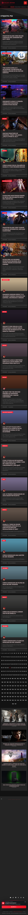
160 (13, 700)
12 (18, 653)
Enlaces (24, 911)
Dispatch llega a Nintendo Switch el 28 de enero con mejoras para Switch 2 (13, 361)
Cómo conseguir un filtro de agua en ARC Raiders (13, 583)
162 (18, 700)
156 (2, 700)
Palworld (12, 6)
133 (20, 689)
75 (14, 671)
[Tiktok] (13, 897)
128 (7, 689)
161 (15, 700)
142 (18, 693)
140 (13, 693)
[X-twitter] (18, 897)
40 (22, 660)
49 (14, 664)
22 (12, 657)
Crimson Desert (18, 6)
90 (18, 675)
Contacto (11, 911)
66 (22, 667)
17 (1, 657)
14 (22, 653)
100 (12, 678)
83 (3, 675)
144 (23, 693)
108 (7, 682)
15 (24, 653)
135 (26, 689)
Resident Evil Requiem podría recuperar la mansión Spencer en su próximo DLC (14, 744)
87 (12, 675)
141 (15, 693)
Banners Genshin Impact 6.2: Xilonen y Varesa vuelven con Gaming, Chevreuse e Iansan (14, 296)
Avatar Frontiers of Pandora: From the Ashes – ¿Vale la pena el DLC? (13, 134)
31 (3, 660)
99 (10, 678)
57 (3, 667)
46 (8, 664)
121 (15, 685)
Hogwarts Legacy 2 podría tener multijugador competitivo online (13, 103)
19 (6, 657)
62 (14, 667)
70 (3, 671)
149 (10, 696)
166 (13, 704)
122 (18, 685)
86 (10, 675)
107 (5, 682)
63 (16, 667)
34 (10, 660)
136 (2, 693)
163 (20, 700)
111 (15, 682)
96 (4, 678)
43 (1, 664)
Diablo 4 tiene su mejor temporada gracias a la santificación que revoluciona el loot (12, 527)
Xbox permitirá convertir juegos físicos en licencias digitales (14, 785)
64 (18, 667)
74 (12, 671)
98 (8, 678)
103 (20, 678)
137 (5, 693)
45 (6, 664)
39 (20, 660)
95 (2, 678)
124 (23, 685)
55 (26, 664)
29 (26, 657)
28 (24, 657)
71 (6, 671)
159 (10, 700)
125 (26, 685)
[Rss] (24, 897)
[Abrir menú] (25, 2)
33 (8, 660)
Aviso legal (8, 913)
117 (5, 685)
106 (2, 682)
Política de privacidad (15, 913)
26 (20, 657)
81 (26, 671)
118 (7, 685)
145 (26, 693)
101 (15, 678)
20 (8, 657)
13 (20, 653)
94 (26, 675)
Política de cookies (22, 913)
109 (10, 682)
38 (18, 660)
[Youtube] (11, 897)
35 (12, 660)
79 (22, 671)
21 (10, 657)
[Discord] (16, 897)
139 (10, 693)
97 (6, 678)
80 (24, 671)
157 (5, 700)
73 (10, 671)
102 (18, 678)
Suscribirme (13, 906)
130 (13, 689)
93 (24, 675)
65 (20, 667)
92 (22, 675)
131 (15, 689)
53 (22, 664)
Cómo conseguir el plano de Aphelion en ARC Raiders (13, 641)
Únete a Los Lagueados (17, 911)
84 (6, 675)
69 (1, 671)
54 (24, 664)
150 (13, 696)
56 (1, 667)
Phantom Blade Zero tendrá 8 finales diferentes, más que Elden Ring (14, 229)
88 (14, 675)
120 (13, 685)
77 (18, 671)
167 (15, 704)
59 (7, 667)
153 (20, 696)
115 (26, 682)
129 (10, 689)
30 (1, 660)
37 (16, 660)
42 (26, 660)
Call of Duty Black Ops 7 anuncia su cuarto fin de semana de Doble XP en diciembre (12, 429)
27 (22, 657)
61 (12, 667)
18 (3, 657)
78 (20, 671)
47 (10, 664)
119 (10, 685)
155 (26, 696)
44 (3, 664)
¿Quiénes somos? (6, 911)
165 (26, 700)
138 (7, 693)
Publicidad (4, 913)
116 (2, 685)
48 (12, 664)
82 (1, 675)
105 (25, 678)
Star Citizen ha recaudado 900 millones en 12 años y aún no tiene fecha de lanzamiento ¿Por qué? (14, 463)
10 (14, 653)
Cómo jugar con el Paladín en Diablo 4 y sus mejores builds (14, 166)
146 (2, 696)
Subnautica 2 (23, 6)
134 (23, 689)
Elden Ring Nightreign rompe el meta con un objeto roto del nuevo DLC (14, 197)
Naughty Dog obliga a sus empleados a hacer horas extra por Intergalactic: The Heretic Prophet (14, 329)
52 (20, 664)
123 (20, 685)
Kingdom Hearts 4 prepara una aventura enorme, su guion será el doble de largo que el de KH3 (14, 765)
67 (24, 667)
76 (16, 671)
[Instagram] (21, 897)
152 (18, 696)
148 (7, 696)
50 (16, 664)
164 (23, 700)
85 (8, 675)
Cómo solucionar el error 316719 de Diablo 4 (13, 612)
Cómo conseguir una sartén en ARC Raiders (13, 556)
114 (23, 682)
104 (23, 678)
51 (18, 664)
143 (20, 693)
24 (16, 657)
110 (13, 682)
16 (26, 653)
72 (8, 671)
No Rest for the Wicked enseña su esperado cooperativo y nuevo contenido (11, 394)
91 (20, 675)
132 (18, 689)
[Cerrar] (25, 902)
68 (26, 667)
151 (15, 696)
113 (20, 682)
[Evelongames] (8, 3)
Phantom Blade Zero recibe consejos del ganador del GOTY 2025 (13, 37)
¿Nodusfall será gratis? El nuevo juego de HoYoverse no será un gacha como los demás (14, 724)
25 (18, 657)
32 (6, 660)
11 (16, 653)
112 (18, 682)
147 (5, 696)
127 (5, 689)
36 (14, 660)
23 (14, 657)
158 (7, 700)
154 (23, 696)
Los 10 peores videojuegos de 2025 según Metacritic (14, 494)
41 (24, 660)
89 (16, 675)
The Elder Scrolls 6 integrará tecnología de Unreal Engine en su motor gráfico (13, 70)
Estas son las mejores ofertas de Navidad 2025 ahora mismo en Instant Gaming (12, 262)
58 (5, 667)
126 (2, 689)
